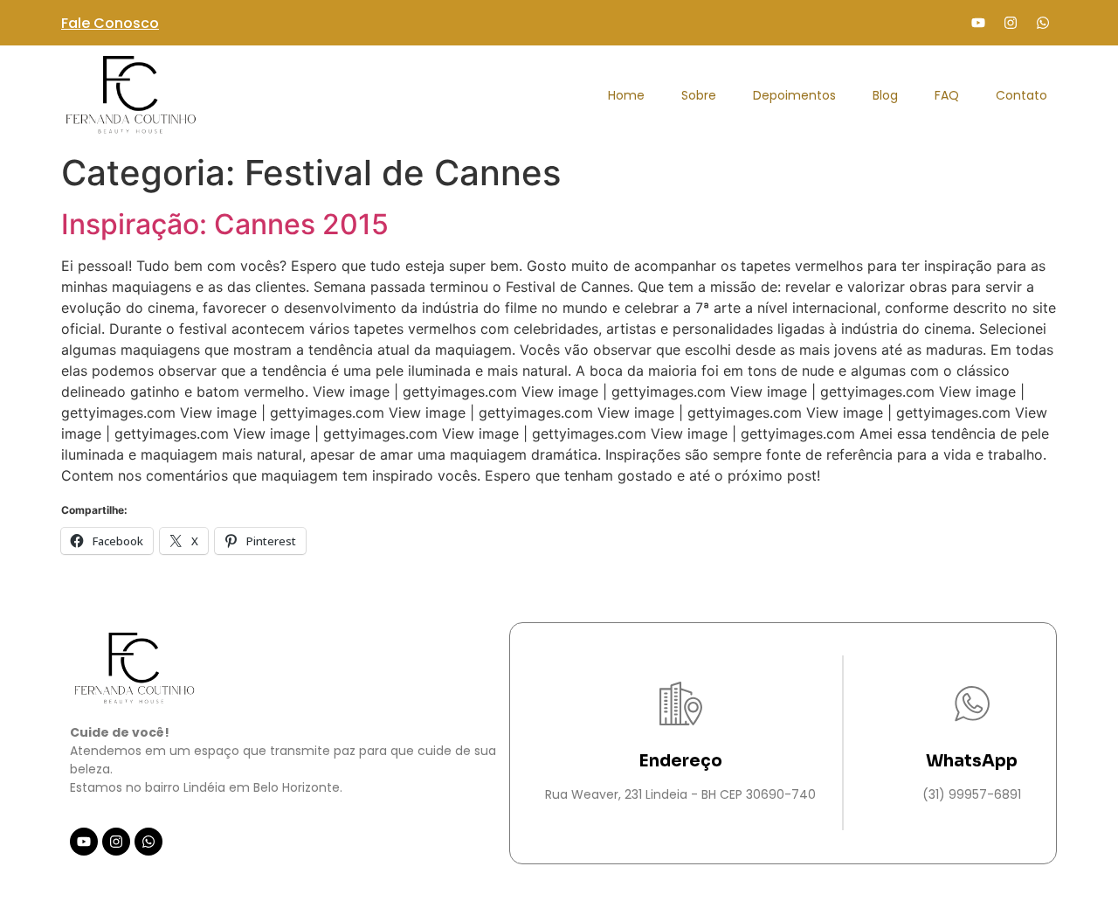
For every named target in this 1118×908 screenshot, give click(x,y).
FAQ (947, 95)
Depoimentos (794, 95)
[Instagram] (1011, 23)
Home (626, 95)
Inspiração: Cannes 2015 (225, 224)
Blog (885, 95)
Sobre (698, 95)
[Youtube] (978, 23)
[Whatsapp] (1043, 23)
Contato (1021, 95)
